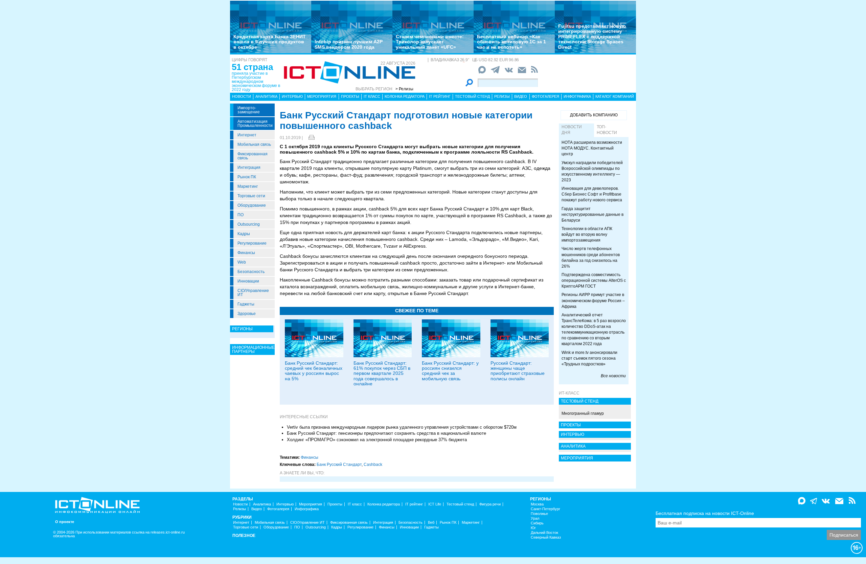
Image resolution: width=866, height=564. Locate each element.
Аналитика (266, 96)
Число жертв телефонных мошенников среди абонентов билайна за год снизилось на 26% (591, 257)
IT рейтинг (440, 96)
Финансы (246, 253)
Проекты (350, 96)
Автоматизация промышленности (255, 123)
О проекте (64, 522)
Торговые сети (251, 196)
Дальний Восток (544, 533)
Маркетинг (247, 186)
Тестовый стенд (472, 96)
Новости (241, 96)
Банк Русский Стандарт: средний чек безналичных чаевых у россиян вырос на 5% (313, 370)
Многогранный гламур (583, 413)
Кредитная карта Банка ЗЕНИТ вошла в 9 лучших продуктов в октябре (269, 42)
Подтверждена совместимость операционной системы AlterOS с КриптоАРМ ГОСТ (594, 280)
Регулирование (252, 243)
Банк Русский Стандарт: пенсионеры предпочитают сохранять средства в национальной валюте (386, 433)
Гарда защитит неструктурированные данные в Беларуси (592, 214)
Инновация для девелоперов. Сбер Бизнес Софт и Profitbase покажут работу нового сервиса (592, 194)
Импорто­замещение (248, 110)
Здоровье (246, 314)
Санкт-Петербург (545, 509)
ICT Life (434, 504)
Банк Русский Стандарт (339, 464)
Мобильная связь (254, 144)
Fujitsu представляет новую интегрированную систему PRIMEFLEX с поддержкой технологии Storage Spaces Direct (592, 36)
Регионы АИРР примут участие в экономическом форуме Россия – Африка (593, 300)
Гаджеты (245, 304)
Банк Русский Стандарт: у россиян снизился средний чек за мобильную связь (450, 370)
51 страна (252, 67)
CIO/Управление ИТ (253, 293)
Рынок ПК (246, 177)
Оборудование (251, 205)
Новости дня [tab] (572, 130)
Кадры (243, 234)
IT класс (372, 96)
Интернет (246, 135)
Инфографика (577, 96)
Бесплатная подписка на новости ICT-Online (705, 513)
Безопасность (251, 272)
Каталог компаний (614, 96)
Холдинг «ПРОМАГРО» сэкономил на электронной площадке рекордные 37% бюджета (377, 439)
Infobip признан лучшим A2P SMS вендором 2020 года (349, 44)
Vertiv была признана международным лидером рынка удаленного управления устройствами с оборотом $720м (402, 427)
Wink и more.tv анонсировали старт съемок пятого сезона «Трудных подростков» (589, 358)
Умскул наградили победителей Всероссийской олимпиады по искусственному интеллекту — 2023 (592, 171)
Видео (520, 96)
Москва (537, 504)
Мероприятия (321, 96)
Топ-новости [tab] (607, 130)
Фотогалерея (545, 96)
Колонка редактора (405, 96)
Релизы (502, 96)
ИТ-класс (569, 393)
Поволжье (539, 514)
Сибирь (537, 523)
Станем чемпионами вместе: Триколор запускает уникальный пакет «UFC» (430, 42)
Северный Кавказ (546, 537)
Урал (535, 518)
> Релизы (404, 89)
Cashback (373, 464)
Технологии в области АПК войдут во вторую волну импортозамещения (587, 234)
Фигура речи (490, 504)
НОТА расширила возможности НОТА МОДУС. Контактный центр (592, 148)
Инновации (248, 281)
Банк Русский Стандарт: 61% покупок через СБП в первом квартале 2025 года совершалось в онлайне (382, 373)
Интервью (292, 96)
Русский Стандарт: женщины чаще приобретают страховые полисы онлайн (518, 370)
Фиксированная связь (252, 156)
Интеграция (248, 167)
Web (241, 262)
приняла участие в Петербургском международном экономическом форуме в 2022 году (256, 81)
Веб (431, 522)
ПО (240, 215)
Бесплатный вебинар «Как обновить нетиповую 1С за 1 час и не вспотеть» (511, 42)
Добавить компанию (594, 115)
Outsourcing (248, 224)
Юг (533, 528)
